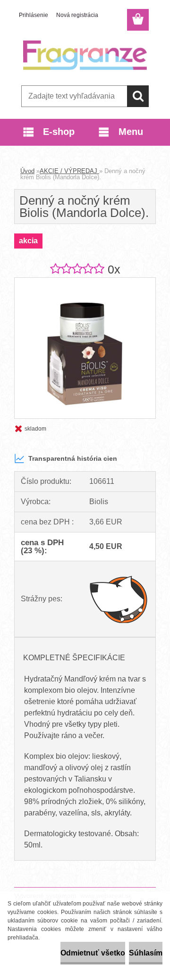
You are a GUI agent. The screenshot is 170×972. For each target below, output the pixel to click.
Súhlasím (145, 953)
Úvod (27, 170)
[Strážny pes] (119, 599)
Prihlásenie (33, 15)
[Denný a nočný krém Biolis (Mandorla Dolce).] (85, 281)
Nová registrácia (77, 15)
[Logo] (85, 55)
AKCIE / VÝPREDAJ (69, 170)
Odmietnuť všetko (92, 953)
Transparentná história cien (72, 458)
